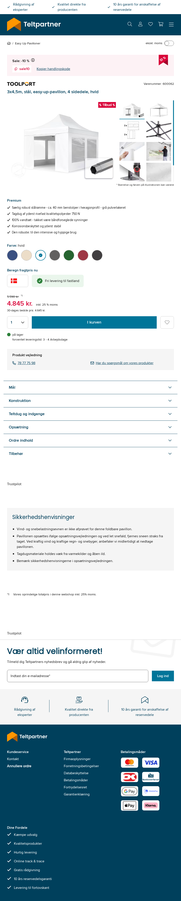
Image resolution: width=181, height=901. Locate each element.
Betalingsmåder (76, 780)
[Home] (9, 43)
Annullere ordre (19, 765)
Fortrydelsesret (75, 787)
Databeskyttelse (76, 773)
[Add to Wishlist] (167, 322)
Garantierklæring (77, 794)
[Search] (129, 25)
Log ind (163, 675)
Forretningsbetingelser (81, 765)
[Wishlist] (150, 25)
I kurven (94, 322)
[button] (160, 24)
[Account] (140, 25)
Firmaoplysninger (77, 758)
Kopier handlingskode (53, 68)
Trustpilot (14, 483)
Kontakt (13, 758)
